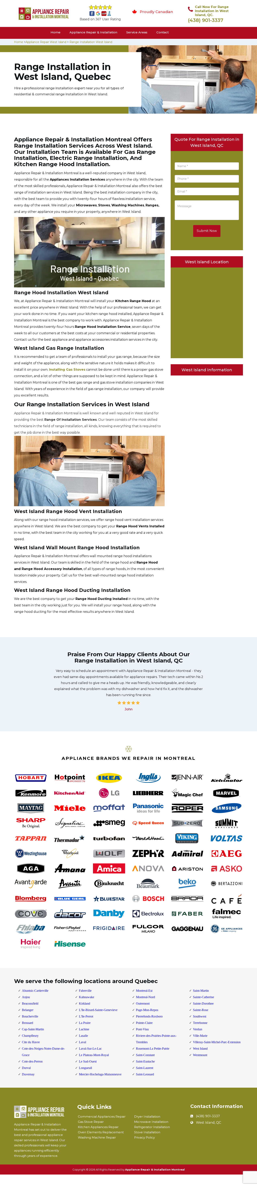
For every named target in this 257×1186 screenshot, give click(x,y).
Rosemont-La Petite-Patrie (152, 1048)
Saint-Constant (145, 1055)
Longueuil (85, 1068)
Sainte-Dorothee (203, 1003)
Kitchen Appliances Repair (98, 1127)
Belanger (27, 1010)
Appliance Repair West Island (45, 42)
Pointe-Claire (144, 1023)
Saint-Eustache (145, 1061)
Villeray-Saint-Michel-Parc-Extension (217, 1042)
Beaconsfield (30, 1003)
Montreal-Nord (145, 997)
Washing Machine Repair (97, 1137)
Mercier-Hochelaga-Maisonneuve (100, 1074)
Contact (162, 32)
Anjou (26, 997)
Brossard (27, 1023)
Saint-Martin (201, 990)
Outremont (143, 1003)
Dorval (26, 1068)
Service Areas (136, 32)
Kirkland (84, 1003)
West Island (200, 1048)
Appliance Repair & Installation (93, 32)
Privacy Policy (144, 1137)
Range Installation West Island (90, 42)
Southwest (199, 1016)
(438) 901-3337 (205, 20)
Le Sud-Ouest (88, 1061)
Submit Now (207, 231)
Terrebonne (200, 1023)
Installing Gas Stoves (67, 369)
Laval (82, 1042)
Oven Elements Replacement (101, 1132)
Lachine (84, 1029)
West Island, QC (208, 1122)
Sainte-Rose (200, 1010)
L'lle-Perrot (86, 1016)
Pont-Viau (142, 1029)
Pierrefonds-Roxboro (149, 1016)
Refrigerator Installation (152, 1127)
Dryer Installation (147, 1116)
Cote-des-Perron (32, 1061)
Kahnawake (86, 997)
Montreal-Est (144, 990)
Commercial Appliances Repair (101, 1116)
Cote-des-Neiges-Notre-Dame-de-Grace (43, 1052)
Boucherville (30, 1016)
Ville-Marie (200, 1035)
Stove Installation (147, 1132)
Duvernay (28, 1074)
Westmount (200, 1055)
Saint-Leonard (145, 1074)
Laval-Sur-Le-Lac (90, 1048)
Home (55, 32)
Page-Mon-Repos (147, 1010)
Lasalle (83, 1035)
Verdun (197, 1029)
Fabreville (85, 990)
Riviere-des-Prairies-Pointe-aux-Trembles (156, 1039)
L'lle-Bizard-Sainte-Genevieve (98, 1010)
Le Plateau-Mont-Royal (94, 1055)
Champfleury (30, 1035)
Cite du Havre (31, 1042)
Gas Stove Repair (91, 1122)
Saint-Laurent (144, 1068)
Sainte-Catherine (203, 997)
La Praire (85, 1023)
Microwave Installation (151, 1122)
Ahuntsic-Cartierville (35, 990)
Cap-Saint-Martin (33, 1029)
